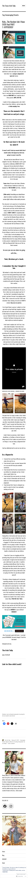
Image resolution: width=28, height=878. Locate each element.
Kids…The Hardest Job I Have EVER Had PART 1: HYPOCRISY (13, 24)
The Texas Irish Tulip (8, 5)
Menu (23, 5)
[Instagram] (11, 806)
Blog (3, 855)
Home (3, 851)
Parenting (16, 742)
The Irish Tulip (7, 740)
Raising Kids (20, 742)
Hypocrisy (8, 742)
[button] (7, 403)
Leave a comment (11, 743)
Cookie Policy (5, 871)
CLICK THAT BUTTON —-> (9, 631)
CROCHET (4, 859)
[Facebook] (5, 806)
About (3, 863)
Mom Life (12, 742)
